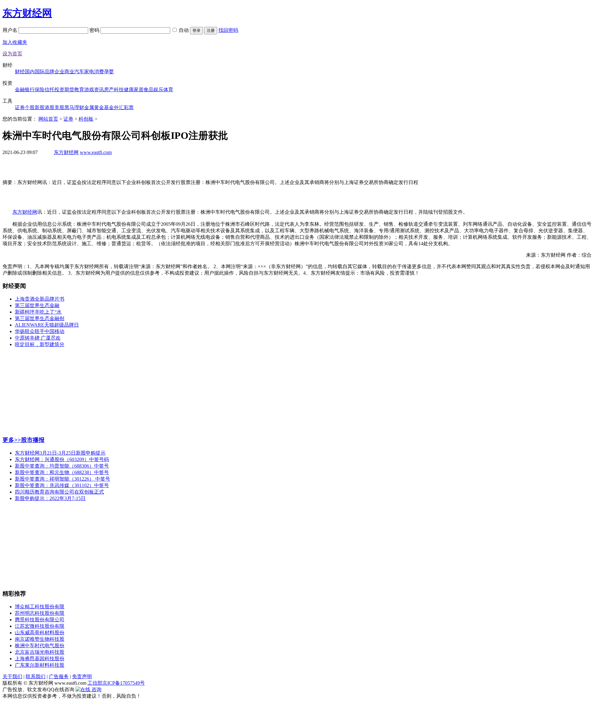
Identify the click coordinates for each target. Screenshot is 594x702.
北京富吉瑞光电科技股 (39, 652)
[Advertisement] (297, 170)
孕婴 (109, 71)
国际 (40, 71)
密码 (95, 30)
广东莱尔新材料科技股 (39, 665)
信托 (49, 89)
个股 (30, 107)
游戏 (89, 89)
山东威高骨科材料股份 (39, 632)
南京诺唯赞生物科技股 (39, 639)
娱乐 (158, 89)
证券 (20, 107)
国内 (30, 71)
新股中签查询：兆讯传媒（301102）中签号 (62, 485)
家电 (89, 71)
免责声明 (82, 676)
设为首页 (12, 53)
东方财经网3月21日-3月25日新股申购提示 (60, 453)
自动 (184, 30)
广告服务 (59, 676)
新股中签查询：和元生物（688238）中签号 (62, 472)
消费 (99, 71)
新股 (40, 107)
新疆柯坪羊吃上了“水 (38, 312)
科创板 (86, 119)
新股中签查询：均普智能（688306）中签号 (62, 466)
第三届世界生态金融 (37, 305)
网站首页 (48, 119)
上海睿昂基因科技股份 (39, 658)
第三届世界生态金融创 (39, 318)
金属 (89, 107)
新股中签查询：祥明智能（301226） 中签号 (62, 479)
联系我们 (35, 676)
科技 (119, 89)
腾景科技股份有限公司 (39, 619)
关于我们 (12, 676)
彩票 (129, 107)
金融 (20, 89)
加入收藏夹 (14, 42)
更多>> (11, 440)
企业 (59, 71)
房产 (109, 89)
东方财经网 (27, 13)
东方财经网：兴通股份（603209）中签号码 (62, 459)
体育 (168, 89)
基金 (109, 107)
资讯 (99, 89)
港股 (49, 107)
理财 (79, 107)
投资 (59, 89)
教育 (79, 89)
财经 (20, 71)
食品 (148, 89)
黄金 (99, 107)
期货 (69, 89)
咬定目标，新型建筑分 (39, 344)
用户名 (10, 30)
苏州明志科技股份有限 (39, 613)
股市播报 (33, 440)
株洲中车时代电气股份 (39, 645)
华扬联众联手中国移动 (39, 331)
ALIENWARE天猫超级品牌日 (47, 324)
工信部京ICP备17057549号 (116, 683)
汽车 (79, 71)
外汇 (119, 107)
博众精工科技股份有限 (39, 606)
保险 (40, 89)
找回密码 (228, 30)
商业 (69, 71)
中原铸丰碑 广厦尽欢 (38, 337)
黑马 (69, 107)
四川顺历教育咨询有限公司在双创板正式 (59, 491)
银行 (30, 89)
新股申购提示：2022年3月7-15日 (50, 498)
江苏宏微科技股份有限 (39, 626)
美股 (59, 107)
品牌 (49, 71)
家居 (139, 89)
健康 (129, 89)
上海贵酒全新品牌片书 (39, 299)
